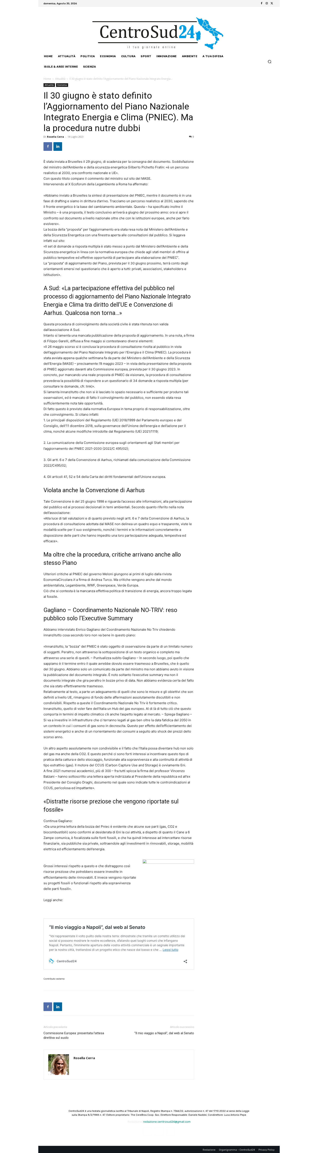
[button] (269, 61)
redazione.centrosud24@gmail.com (167, 1121)
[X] (272, 3)
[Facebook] (261, 3)
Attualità (60, 79)
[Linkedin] (57, 146)
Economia (62, 84)
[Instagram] (266, 3)
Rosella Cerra (55, 136)
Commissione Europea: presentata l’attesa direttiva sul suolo (73, 1035)
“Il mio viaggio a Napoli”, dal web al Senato (164, 1033)
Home (47, 79)
